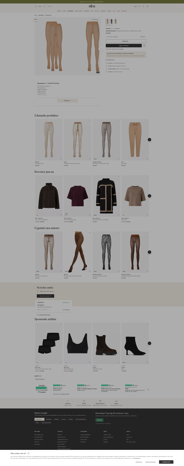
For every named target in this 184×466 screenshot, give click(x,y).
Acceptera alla (166, 462)
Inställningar (139, 462)
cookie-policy (136, 458)
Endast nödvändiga (150, 462)
